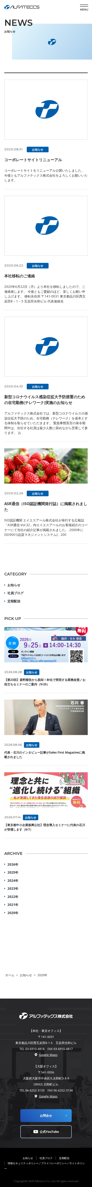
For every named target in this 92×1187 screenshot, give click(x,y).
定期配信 (13, 601)
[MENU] (84, 6)
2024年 (12, 880)
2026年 (12, 864)
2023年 (12, 888)
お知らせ (13, 585)
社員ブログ (15, 593)
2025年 (12, 872)
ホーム (9, 975)
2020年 (12, 913)
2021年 (12, 904)
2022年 (12, 896)
